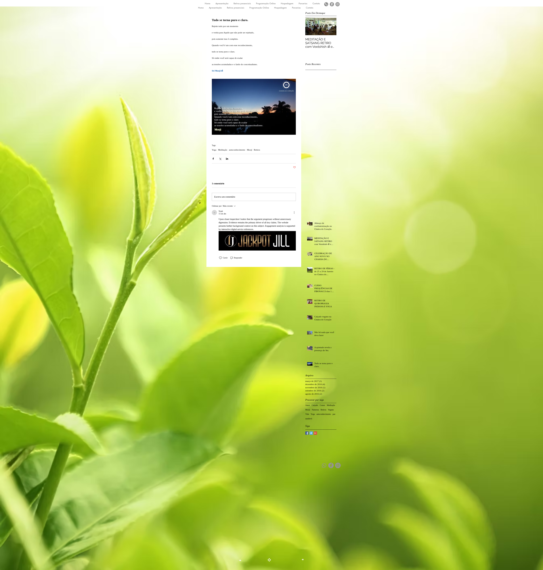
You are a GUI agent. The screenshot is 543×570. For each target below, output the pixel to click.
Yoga (214, 150)
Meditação (222, 150)
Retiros (257, 150)
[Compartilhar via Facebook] (213, 158)
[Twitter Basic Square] (311, 433)
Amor (307, 405)
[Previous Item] (310, 26)
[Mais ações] (294, 212)
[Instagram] (337, 4)
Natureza (315, 410)
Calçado (315, 405)
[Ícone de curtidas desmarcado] (220, 258)
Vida (307, 414)
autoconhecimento (237, 150)
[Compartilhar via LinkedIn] (227, 158)
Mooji (249, 150)
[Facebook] (332, 4)
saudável (308, 419)
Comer (322, 405)
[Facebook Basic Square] (307, 433)
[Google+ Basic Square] (315, 433)
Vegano (331, 410)
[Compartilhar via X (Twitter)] (220, 158)
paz (334, 414)
